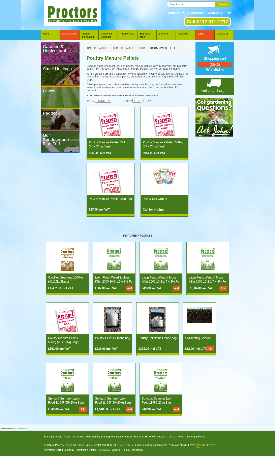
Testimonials (127, 33)
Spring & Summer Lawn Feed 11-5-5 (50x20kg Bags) (113, 400)
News (67, 436)
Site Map (200, 436)
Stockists (164, 33)
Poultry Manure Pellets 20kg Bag (110, 198)
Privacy (190, 436)
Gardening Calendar (107, 35)
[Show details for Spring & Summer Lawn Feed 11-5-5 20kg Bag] (161, 379)
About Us (183, 33)
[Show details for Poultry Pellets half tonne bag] (157, 319)
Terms (180, 436)
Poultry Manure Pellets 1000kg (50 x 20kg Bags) (163, 144)
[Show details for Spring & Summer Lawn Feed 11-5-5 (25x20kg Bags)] (67, 379)
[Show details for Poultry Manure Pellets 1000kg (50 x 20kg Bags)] (164, 123)
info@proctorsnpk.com (155, 445)
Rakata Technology (132, 450)
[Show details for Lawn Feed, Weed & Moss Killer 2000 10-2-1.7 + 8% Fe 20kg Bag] (160, 258)
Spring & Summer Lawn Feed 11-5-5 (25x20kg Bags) (67, 400)
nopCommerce (19, 428)
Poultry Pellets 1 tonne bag (112, 338)
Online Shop (69, 33)
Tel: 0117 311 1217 (123, 445)
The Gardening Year (95, 436)
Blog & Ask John (145, 35)
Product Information (88, 35)
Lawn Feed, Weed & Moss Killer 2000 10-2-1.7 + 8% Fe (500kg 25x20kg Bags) (113, 281)
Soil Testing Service (198, 338)
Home (46, 33)
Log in (200, 33)
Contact (171, 436)
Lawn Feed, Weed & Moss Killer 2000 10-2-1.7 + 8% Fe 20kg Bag (160, 281)
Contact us (222, 33)
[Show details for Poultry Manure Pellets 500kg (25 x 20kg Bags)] (110, 123)
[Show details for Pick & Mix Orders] (164, 176)
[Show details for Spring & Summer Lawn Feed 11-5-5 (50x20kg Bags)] (114, 379)
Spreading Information (120, 436)
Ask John (77, 436)
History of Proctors (155, 436)
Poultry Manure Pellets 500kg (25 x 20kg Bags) (108, 144)
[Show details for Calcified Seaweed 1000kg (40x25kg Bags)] (67, 258)
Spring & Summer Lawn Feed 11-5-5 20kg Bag (157, 400)
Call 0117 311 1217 (207, 21)
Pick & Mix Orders (155, 198)
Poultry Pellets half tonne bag (158, 338)
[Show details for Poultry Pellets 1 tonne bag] (112, 319)
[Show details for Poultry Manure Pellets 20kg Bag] (110, 179)
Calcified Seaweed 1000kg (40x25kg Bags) (65, 279)
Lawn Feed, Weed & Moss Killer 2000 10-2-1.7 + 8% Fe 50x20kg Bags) (207, 281)
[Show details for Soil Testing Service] (199, 314)
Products (57, 436)
